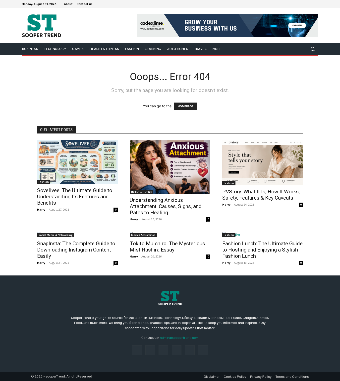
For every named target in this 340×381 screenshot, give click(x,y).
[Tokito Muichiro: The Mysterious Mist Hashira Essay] (170, 234)
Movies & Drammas (143, 235)
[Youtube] (315, 4)
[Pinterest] (176, 350)
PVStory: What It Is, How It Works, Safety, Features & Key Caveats (261, 195)
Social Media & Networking (56, 235)
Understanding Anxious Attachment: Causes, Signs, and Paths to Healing (166, 206)
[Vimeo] (309, 4)
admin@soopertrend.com (179, 338)
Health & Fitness (141, 191)
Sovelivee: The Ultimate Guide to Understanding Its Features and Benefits (74, 196)
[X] (303, 4)
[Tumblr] (190, 350)
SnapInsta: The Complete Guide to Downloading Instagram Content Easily (76, 250)
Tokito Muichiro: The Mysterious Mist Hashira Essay (167, 247)
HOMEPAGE (185, 106)
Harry (41, 209)
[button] (312, 49)
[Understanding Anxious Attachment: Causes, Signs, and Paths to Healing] (170, 167)
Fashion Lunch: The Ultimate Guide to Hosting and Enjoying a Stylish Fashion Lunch (262, 250)
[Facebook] (291, 4)
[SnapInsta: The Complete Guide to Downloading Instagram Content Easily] (77, 234)
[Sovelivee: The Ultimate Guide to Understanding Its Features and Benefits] (77, 162)
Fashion (44, 182)
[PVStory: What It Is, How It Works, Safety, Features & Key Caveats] (262, 162)
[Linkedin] (163, 350)
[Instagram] (297, 4)
